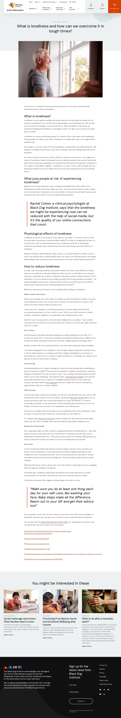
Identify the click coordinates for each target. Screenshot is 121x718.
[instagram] (100, 690)
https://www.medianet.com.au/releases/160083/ (37, 538)
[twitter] (108, 690)
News (65, 22)
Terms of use (103, 680)
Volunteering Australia (74, 377)
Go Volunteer (52, 382)
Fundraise (91, 8)
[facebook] (104, 690)
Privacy (101, 673)
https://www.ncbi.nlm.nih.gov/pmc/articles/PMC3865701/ (38, 533)
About (59, 22)
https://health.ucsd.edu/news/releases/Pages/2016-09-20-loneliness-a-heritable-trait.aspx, (48, 531)
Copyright (102, 677)
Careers (102, 669)
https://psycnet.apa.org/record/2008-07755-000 (38, 549)
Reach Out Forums (46, 418)
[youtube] (100, 694)
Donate (102, 8)
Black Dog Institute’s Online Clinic (54, 522)
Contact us (103, 665)
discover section (77, 398)
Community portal (105, 684)
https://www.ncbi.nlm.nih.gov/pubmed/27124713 (37, 543)
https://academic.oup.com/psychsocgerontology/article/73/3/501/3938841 (44, 559)
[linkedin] (104, 694)
